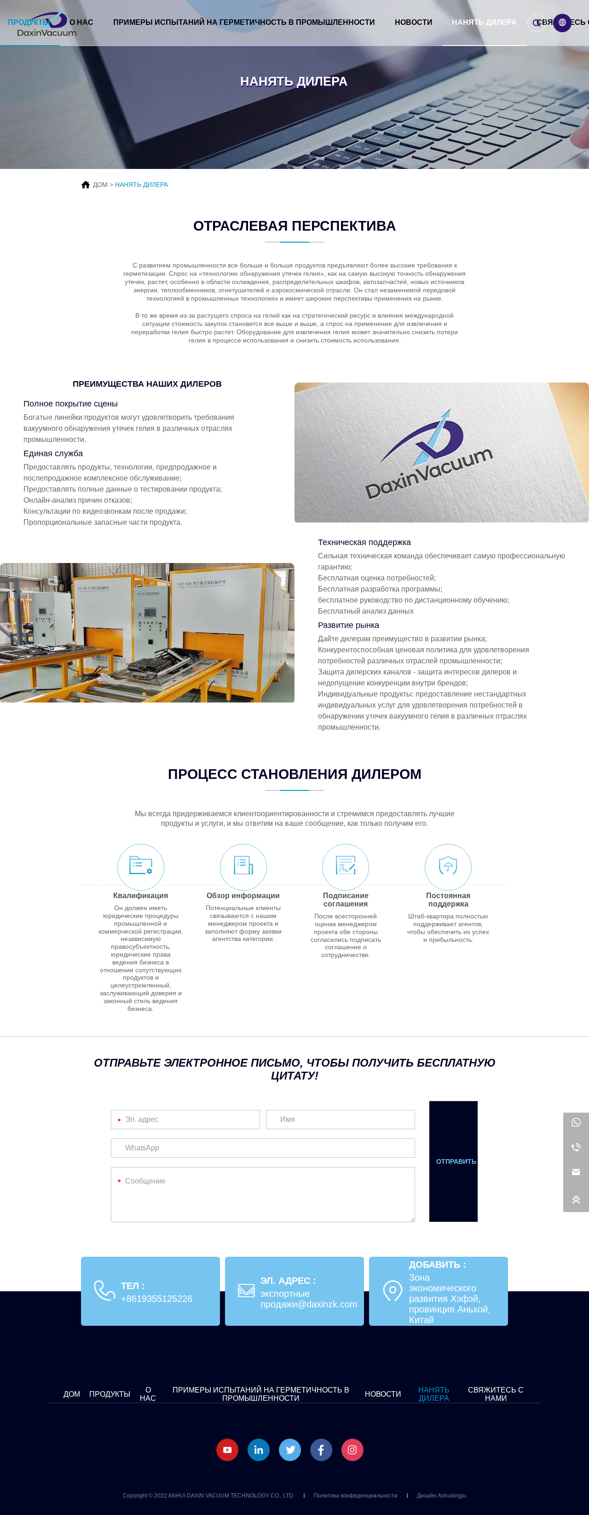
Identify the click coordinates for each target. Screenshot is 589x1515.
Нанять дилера (484, 22)
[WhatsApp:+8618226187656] (576, 1125)
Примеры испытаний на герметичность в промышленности (244, 22)
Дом (72, 1394)
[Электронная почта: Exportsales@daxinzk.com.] (576, 1174)
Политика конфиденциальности (356, 1495)
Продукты (29, 22)
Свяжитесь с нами (496, 1394)
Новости (414, 22)
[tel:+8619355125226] (576, 1150)
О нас (81, 22)
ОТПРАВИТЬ (456, 1161)
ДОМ (100, 184)
